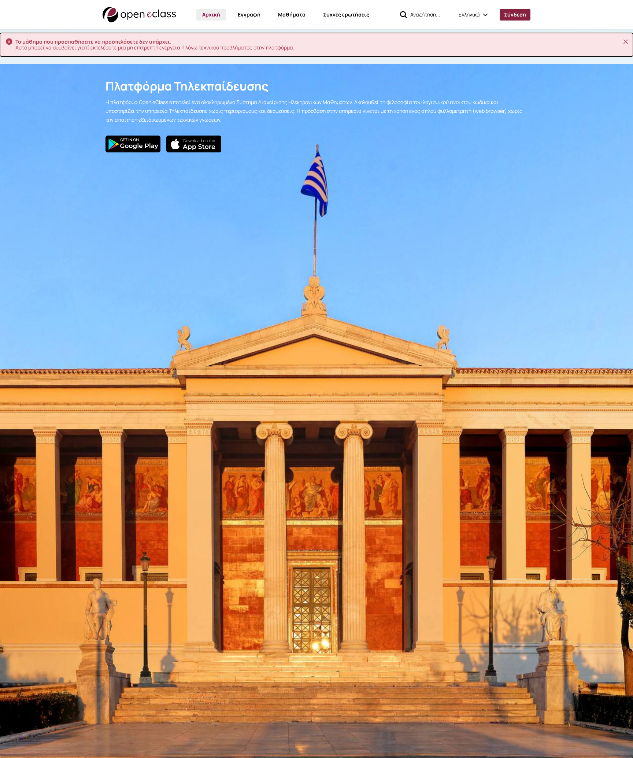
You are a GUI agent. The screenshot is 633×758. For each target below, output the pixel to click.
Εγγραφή (249, 14)
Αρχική (211, 14)
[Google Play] (133, 144)
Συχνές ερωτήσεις (346, 14)
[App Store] (193, 144)
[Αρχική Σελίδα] (139, 15)
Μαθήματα (292, 14)
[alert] (316, 44)
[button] (473, 14)
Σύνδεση (515, 14)
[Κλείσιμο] (625, 42)
